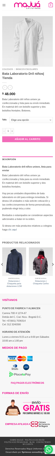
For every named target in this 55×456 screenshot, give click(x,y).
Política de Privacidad (16, 442)
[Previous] (2, 270)
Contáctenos (43, 442)
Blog (32, 442)
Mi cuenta (28, 444)
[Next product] (4, 87)
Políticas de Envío (34, 440)
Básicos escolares (27, 69)
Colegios (7, 69)
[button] (4, 5)
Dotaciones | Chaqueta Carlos (41, 282)
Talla (4, 120)
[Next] (52, 270)
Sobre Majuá (16, 440)
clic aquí (12, 229)
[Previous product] (10, 87)
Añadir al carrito (27, 139)
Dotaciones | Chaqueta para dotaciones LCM (14, 283)
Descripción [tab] (9, 159)
